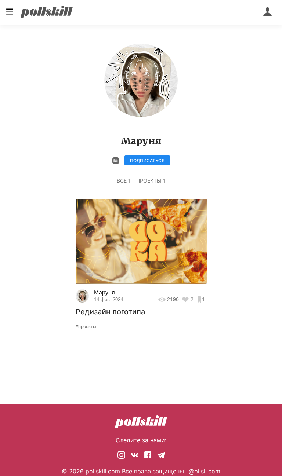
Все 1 (124, 180)
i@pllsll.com (203, 471)
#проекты (86, 326)
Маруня (104, 292)
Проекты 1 (150, 180)
